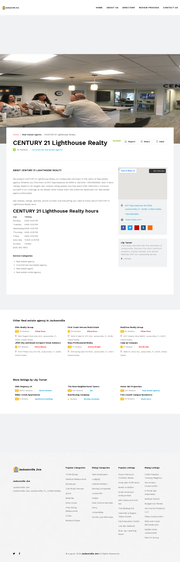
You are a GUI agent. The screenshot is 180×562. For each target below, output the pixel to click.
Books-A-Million (126, 487)
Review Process (149, 7)
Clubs (68, 515)
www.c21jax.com (133, 219)
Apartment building (44, 399)
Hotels (95, 498)
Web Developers (100, 474)
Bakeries (70, 498)
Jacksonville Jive (90, 553)
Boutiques (71, 484)
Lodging (96, 479)
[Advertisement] (79, 34)
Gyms (68, 493)
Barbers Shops (73, 520)
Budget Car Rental (154, 503)
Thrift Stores (72, 474)
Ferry (94, 507)
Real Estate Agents (31, 134)
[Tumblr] (143, 227)
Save (161, 141)
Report (131, 141)
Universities (97, 512)
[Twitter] (130, 227)
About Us (112, 7)
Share (146, 141)
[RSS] (150, 227)
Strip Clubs (71, 503)
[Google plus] (136, 227)
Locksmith (97, 493)
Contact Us (170, 7)
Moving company (91, 399)
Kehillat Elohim (152, 499)
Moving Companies (101, 488)
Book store (146, 399)
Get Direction (159, 171)
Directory (128, 7)
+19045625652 (132, 214)
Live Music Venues (75, 488)
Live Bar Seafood (126, 526)
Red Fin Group (152, 537)
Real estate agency (151, 390)
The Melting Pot (126, 508)
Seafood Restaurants (76, 479)
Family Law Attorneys (102, 517)
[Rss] (36, 553)
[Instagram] (31, 553)
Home (99, 7)
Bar (91, 390)
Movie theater (45, 390)
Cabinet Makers (99, 484)
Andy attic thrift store (128, 482)
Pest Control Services (102, 503)
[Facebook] (123, 227)
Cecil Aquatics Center (129, 521)
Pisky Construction (154, 516)
